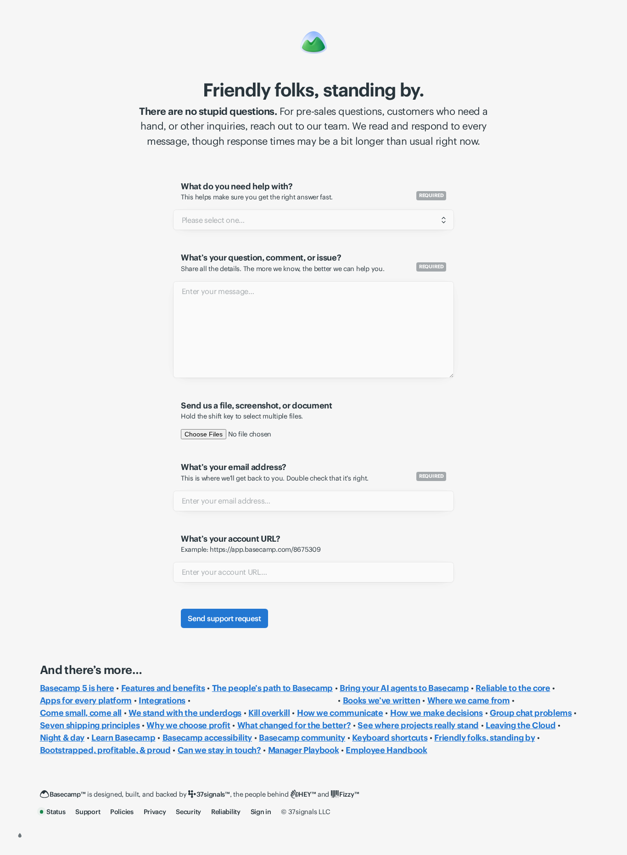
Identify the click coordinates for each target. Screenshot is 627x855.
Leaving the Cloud (520, 725)
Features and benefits (163, 688)
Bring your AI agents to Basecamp (404, 688)
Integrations (162, 700)
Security (188, 812)
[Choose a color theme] (19, 835)
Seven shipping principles (90, 725)
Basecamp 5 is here (77, 688)
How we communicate (340, 713)
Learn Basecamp (123, 737)
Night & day (62, 737)
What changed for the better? (294, 725)
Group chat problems (531, 713)
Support (87, 812)
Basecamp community (302, 737)
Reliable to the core (513, 688)
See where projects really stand (418, 725)
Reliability (226, 812)
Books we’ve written (381, 700)
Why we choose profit (188, 725)
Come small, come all (81, 713)
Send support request (224, 618)
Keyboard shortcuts (389, 737)
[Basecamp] (313, 42)
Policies (122, 812)
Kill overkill (269, 713)
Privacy (155, 812)
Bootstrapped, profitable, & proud (105, 750)
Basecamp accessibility (207, 737)
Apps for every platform (86, 700)
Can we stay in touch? (219, 750)
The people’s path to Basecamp (272, 688)
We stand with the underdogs (185, 713)
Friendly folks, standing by (484, 737)
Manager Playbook (303, 750)
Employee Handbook (386, 750)
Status (55, 812)
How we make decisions (436, 713)
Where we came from (468, 700)
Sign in (261, 812)
